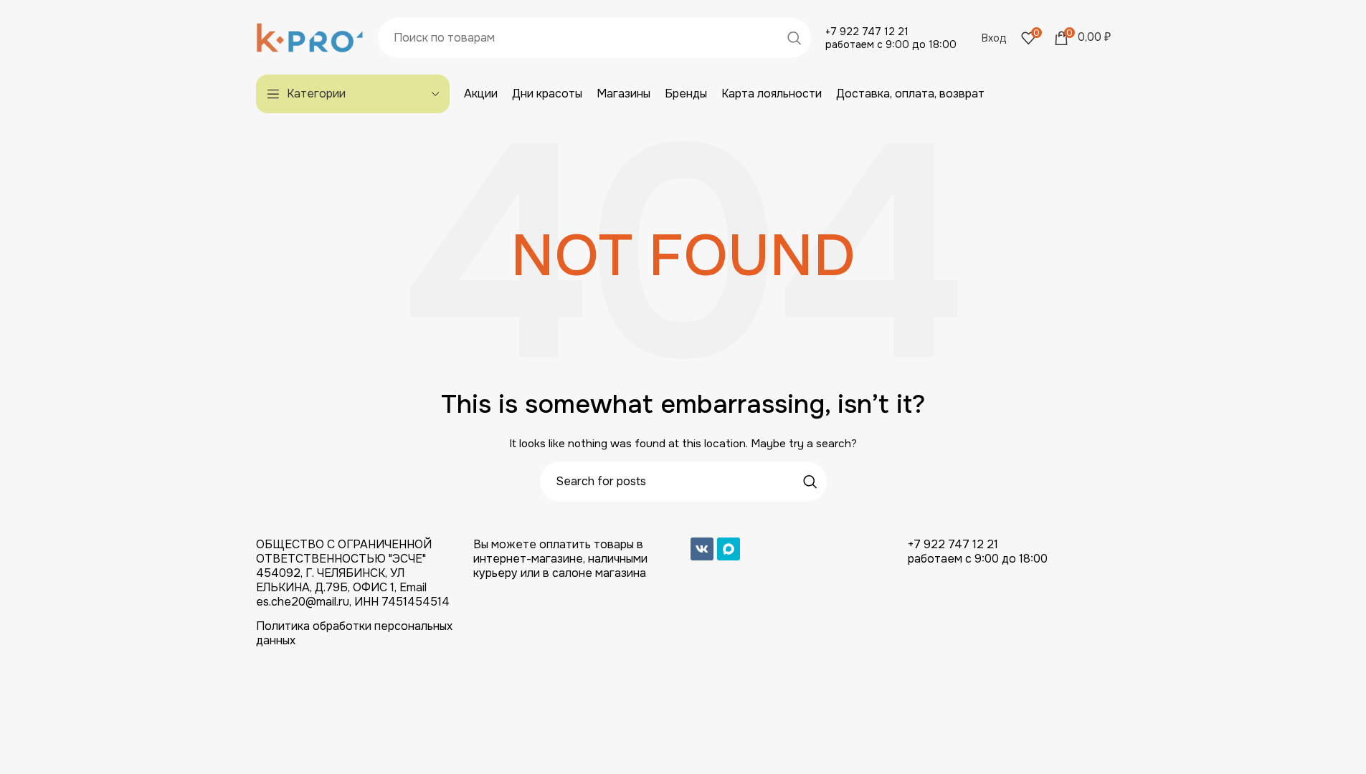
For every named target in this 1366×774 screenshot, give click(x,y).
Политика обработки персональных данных (354, 633)
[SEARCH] (794, 38)
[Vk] (702, 549)
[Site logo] (310, 36)
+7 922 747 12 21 (867, 31)
